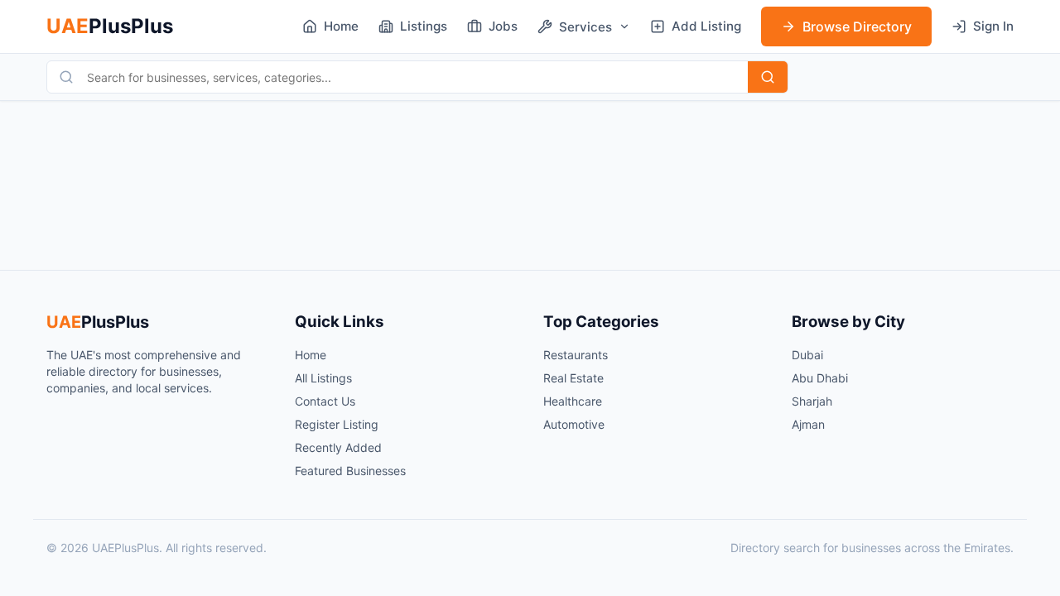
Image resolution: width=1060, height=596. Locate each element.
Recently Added (338, 447)
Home (310, 355)
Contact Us (325, 401)
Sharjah (812, 401)
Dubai (807, 355)
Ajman (808, 424)
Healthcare (572, 401)
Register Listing (336, 424)
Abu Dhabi (820, 378)
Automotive (574, 424)
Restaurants (575, 355)
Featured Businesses (350, 471)
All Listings (323, 378)
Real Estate (573, 378)
